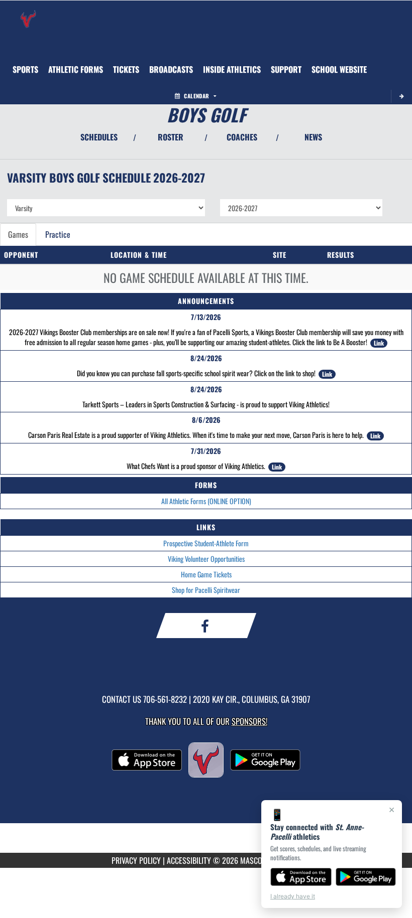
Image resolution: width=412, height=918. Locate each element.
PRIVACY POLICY (136, 860)
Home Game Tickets (206, 574)
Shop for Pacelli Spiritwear (206, 589)
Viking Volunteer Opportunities (206, 558)
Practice (57, 234)
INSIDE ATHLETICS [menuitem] (232, 69)
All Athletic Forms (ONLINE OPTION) (206, 501)
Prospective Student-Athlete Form (206, 543)
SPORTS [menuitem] (25, 69)
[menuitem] (75, 69)
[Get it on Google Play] (366, 877)
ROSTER (170, 137)
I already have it (292, 896)
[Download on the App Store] (301, 877)
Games (18, 234)
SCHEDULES (99, 137)
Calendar (196, 96)
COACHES (242, 137)
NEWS (313, 137)
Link (379, 343)
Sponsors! (249, 721)
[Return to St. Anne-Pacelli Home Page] (28, 13)
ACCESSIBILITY (189, 860)
